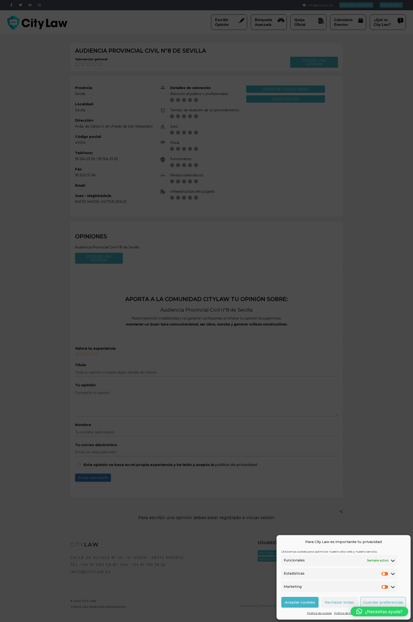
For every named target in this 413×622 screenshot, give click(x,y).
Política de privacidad (348, 613)
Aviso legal (373, 613)
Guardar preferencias (383, 602)
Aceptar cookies (300, 602)
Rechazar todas (339, 602)
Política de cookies (319, 613)
